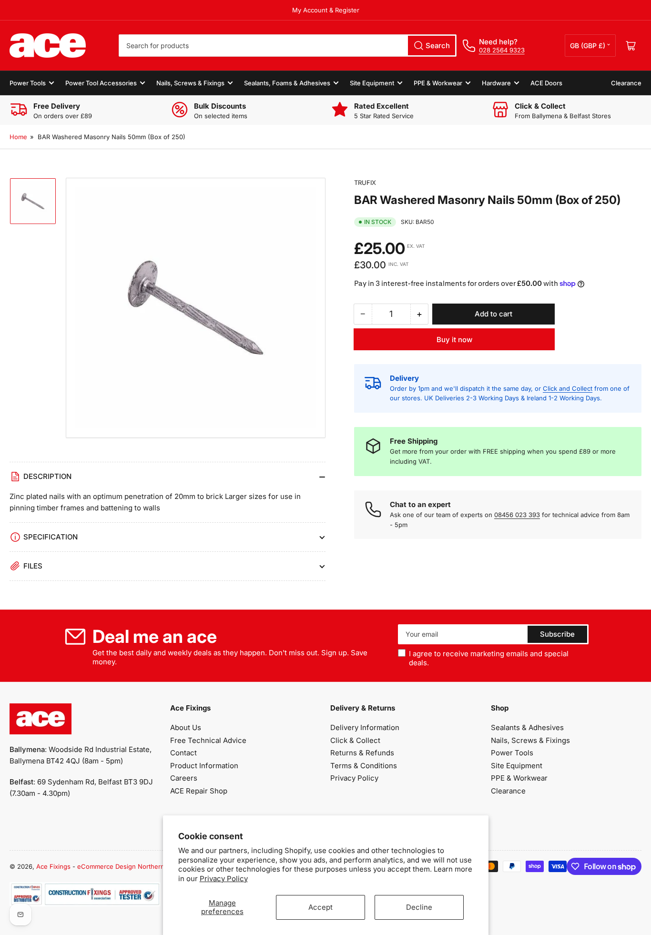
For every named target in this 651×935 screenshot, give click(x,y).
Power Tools (28, 83)
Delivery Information (364, 727)
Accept (320, 907)
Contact (183, 752)
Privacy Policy (224, 878)
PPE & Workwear (438, 83)
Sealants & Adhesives (527, 727)
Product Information (204, 765)
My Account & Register (325, 10)
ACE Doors (546, 83)
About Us (185, 727)
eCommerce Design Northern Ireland (131, 866)
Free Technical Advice (208, 740)
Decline (419, 907)
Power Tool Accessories (101, 83)
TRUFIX (365, 182)
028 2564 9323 (502, 50)
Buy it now (454, 339)
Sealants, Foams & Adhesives (287, 83)
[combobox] (287, 45)
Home (18, 137)
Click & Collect (355, 740)
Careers (183, 778)
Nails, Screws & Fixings (190, 83)
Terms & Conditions (363, 765)
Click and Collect (567, 388)
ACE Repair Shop (198, 790)
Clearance (626, 83)
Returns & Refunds (362, 752)
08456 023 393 (517, 514)
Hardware (496, 83)
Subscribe (557, 634)
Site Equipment (372, 83)
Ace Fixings (53, 866)
